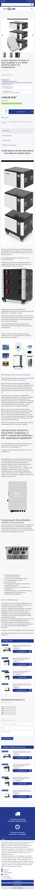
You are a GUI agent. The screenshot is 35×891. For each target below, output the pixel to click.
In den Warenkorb (20, 111)
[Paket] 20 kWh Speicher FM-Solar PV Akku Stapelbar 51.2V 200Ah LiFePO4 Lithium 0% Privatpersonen (22, 685)
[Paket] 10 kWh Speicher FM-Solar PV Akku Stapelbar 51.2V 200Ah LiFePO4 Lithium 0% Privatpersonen (22, 646)
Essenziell (6, 869)
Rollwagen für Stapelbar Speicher (10, 81)
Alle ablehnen (17, 884)
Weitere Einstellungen (6, 878)
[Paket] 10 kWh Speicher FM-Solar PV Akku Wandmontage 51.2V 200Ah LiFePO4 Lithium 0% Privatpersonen (22, 672)
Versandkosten (13, 121)
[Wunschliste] (27, 1)
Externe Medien (8, 872)
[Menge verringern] (6, 113)
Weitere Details (6, 140)
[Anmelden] (2, 1)
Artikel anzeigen (22, 677)
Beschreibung (6, 130)
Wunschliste (5, 117)
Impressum (30, 863)
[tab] (17, 130)
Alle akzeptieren (17, 881)
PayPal (5, 874)
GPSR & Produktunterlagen (9, 145)
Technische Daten (7, 135)
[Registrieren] (4, 1)
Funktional (6, 876)
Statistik (6, 871)
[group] (7, 649)
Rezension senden (7, 738)
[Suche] (32, 4)
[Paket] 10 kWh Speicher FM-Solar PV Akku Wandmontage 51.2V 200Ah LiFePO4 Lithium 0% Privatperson (22, 659)
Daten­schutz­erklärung (15, 866)
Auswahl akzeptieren (17, 888)
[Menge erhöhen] (6, 110)
